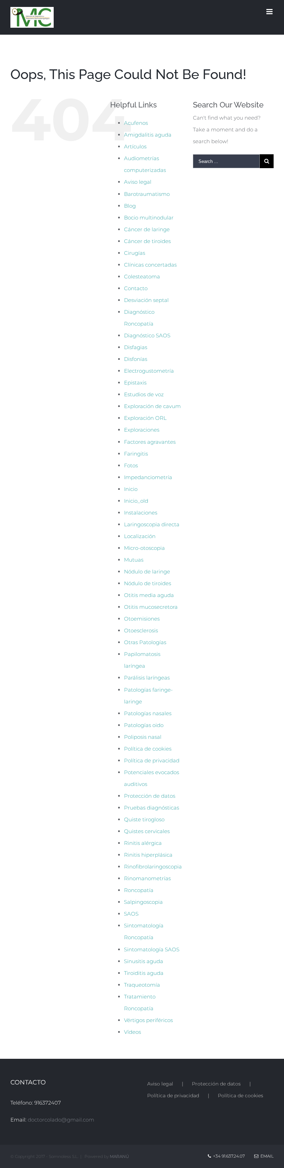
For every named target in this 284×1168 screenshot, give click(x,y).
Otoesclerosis (141, 630)
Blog (130, 205)
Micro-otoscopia (144, 548)
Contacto (136, 288)
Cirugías (134, 253)
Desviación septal (146, 300)
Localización (140, 536)
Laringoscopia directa (151, 524)
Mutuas (133, 559)
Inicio (130, 489)
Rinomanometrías (147, 878)
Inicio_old (136, 501)
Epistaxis (135, 382)
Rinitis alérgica (143, 843)
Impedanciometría (148, 477)
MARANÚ (119, 1156)
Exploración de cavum (152, 406)
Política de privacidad (151, 760)
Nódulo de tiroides (147, 583)
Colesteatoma (142, 276)
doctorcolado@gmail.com (61, 1119)
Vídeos (132, 1032)
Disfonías (135, 359)
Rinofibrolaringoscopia (153, 866)
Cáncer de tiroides (147, 241)
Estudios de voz (144, 394)
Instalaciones (140, 512)
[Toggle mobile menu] (270, 11)
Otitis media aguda (149, 595)
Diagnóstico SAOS (147, 335)
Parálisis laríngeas (147, 677)
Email (266, 1156)
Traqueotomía (142, 984)
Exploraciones (141, 429)
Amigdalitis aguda (147, 134)
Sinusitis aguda (143, 961)
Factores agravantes (150, 442)
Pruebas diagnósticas (151, 807)
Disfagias (135, 347)
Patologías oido (143, 725)
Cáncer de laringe (147, 229)
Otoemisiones (142, 618)
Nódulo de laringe (147, 571)
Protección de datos (149, 796)
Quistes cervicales (147, 831)
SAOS (131, 913)
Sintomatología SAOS (151, 949)
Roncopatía (138, 890)
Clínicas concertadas (150, 264)
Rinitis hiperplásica (148, 854)
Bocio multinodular (149, 217)
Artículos (135, 146)
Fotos (131, 465)
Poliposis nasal (142, 737)
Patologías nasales (147, 713)
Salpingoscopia (143, 902)
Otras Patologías (145, 642)
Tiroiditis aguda (143, 973)
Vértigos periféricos (148, 1020)
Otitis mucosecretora (151, 607)
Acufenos (136, 123)
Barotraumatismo (147, 194)
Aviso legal (137, 182)
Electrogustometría (149, 370)
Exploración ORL (145, 418)
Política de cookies (147, 748)
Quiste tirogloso (144, 819)
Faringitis (136, 453)
